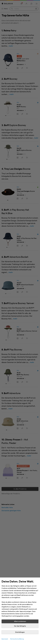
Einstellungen (20, 632)
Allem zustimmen (20, 621)
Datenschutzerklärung (17, 639)
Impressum (5, 639)
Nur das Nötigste (20, 626)
